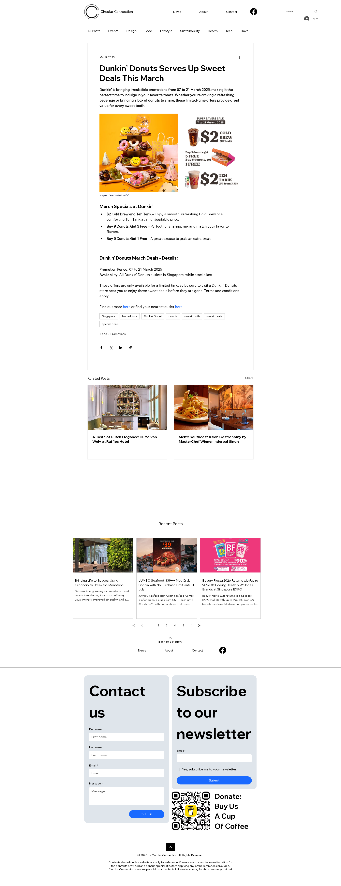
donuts (173, 316)
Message (96, 783)
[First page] (133, 625)
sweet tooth (192, 316)
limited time (129, 316)
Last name (95, 747)
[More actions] (239, 57)
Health (213, 31)
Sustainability (190, 31)
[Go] (170, 847)
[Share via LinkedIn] (121, 347)
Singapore (108, 316)
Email (93, 765)
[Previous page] (141, 625)
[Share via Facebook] (101, 347)
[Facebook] (253, 11)
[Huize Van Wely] (127, 407)
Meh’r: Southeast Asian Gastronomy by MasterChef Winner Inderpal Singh (212, 439)
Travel (244, 31)
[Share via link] (130, 347)
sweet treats (214, 316)
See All (249, 377)
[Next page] (191, 625)
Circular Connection (117, 11)
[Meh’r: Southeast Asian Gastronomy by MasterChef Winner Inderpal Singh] (213, 407)
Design (131, 31)
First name (95, 729)
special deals (110, 324)
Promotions (118, 334)
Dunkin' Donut (153, 316)
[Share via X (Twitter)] (111, 347)
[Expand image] (138, 153)
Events (113, 31)
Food (148, 31)
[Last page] (199, 625)
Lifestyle (166, 31)
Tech (229, 31)
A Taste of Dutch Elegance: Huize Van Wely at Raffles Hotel (124, 439)
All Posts (93, 31)
